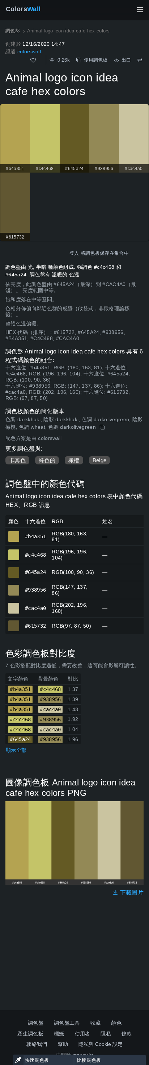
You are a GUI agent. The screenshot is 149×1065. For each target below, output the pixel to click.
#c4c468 (14, 551)
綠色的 (47, 460)
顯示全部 (16, 750)
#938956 (14, 587)
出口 (125, 60)
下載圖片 (131, 893)
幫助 (63, 1044)
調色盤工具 (67, 1023)
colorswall (29, 51)
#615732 (14, 622)
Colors (23, 9)
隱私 (106, 1034)
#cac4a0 (14, 605)
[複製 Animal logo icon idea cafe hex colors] (103, 427)
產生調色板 (30, 1034)
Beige (100, 460)
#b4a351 (14, 533)
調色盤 (35, 1023)
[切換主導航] (140, 10)
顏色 (116, 1023)
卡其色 (17, 460)
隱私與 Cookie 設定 (100, 1044)
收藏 (95, 1023)
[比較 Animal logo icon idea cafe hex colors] (139, 60)
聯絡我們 (36, 1044)
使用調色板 (94, 60)
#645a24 (14, 569)
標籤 (59, 1034)
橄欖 (74, 460)
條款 (127, 1034)
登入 (74, 253)
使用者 (82, 1034)
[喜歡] (33, 60)
